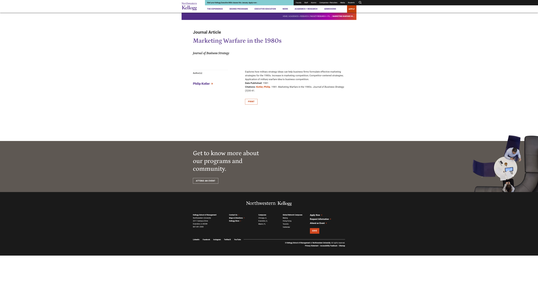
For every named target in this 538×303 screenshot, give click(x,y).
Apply (352, 9)
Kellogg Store (234, 221)
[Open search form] (360, 3)
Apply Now (315, 215)
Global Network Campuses (292, 215)
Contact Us (233, 215)
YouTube (237, 240)
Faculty (298, 3)
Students (351, 3)
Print (251, 101)
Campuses (262, 215)
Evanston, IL (262, 221)
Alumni (313, 3)
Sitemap (342, 246)
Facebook (206, 240)
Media (342, 3)
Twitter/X (227, 240)
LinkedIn (196, 240)
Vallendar (286, 227)
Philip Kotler (201, 83)
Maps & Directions (236, 218)
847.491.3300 (198, 227)
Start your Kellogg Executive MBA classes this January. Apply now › (232, 3)
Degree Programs (238, 9)
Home (285, 16)
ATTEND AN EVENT (205, 181)
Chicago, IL (262, 218)
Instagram (217, 240)
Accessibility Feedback (328, 246)
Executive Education (265, 9)
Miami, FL (262, 224)
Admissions (330, 9)
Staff (306, 3)
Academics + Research (306, 9)
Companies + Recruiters (328, 3)
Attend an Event (317, 223)
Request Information (319, 219)
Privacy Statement (311, 246)
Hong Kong (287, 221)
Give (314, 230)
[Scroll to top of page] (348, 288)
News (285, 9)
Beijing (285, 218)
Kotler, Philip (263, 86)
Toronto (286, 224)
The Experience (215, 9)
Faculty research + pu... (320, 16)
